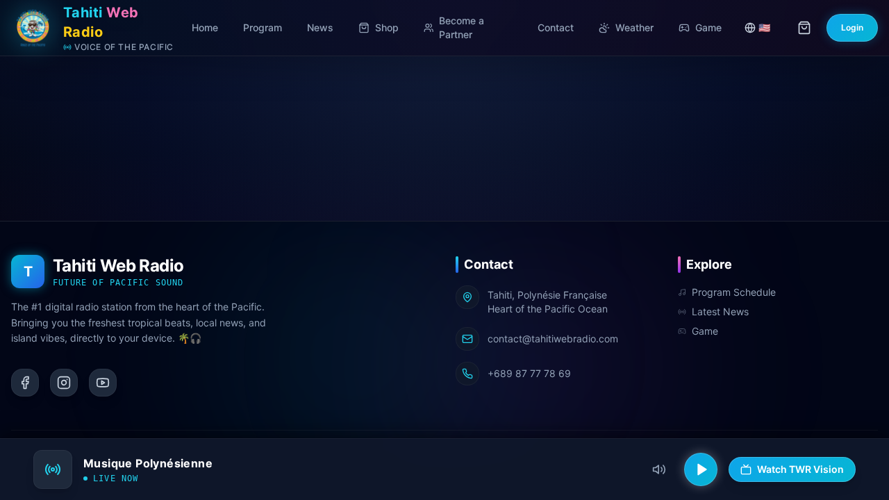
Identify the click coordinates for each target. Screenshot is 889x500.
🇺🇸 (764, 27)
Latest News (720, 311)
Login (852, 27)
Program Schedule (734, 292)
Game (705, 331)
